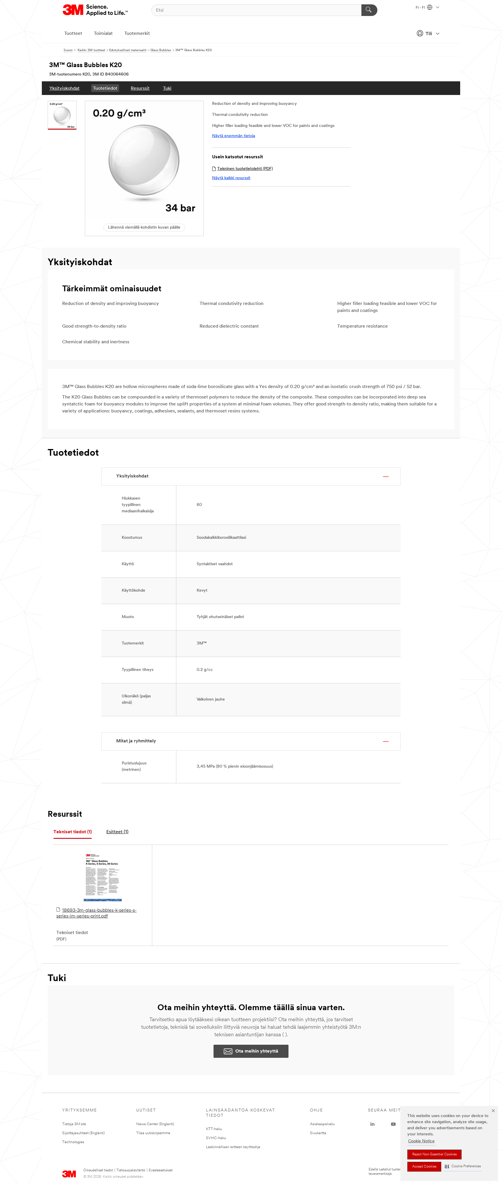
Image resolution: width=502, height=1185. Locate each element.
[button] (463, 1166)
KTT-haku (214, 1129)
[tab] (72, 832)
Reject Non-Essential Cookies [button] (434, 1154)
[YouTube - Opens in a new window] (393, 1124)
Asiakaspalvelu (322, 1124)
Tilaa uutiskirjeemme (153, 1133)
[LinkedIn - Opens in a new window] (372, 1124)
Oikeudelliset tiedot (98, 1170)
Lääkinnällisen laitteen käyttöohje (233, 1147)
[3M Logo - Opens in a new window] (96, 10)
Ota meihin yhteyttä (256, 1051)
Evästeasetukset (161, 1170)
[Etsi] (369, 10)
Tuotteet (73, 33)
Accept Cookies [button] (424, 1166)
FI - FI (421, 8)
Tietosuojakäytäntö (130, 1170)
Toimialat (103, 33)
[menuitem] (64, 88)
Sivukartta (318, 1133)
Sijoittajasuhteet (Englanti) (83, 1133)
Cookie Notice (421, 1141)
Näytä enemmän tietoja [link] (233, 136)
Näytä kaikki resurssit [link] (231, 178)
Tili (428, 34)
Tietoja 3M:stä (74, 1124)
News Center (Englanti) (155, 1124)
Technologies (73, 1142)
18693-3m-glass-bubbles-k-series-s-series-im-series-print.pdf (96, 913)
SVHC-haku (216, 1138)
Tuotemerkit (137, 33)
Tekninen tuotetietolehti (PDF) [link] (245, 169)
